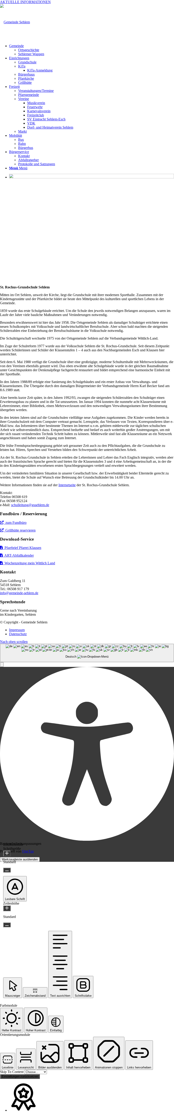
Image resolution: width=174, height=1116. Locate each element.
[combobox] (87, 653)
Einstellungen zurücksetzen (20, 1076)
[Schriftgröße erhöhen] (7, 853)
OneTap (28, 851)
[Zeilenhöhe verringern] (7, 924)
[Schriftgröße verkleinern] (7, 870)
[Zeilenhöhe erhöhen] (7, 908)
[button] (2, 664)
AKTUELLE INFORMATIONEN (25, 2)
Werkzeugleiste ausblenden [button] (20, 859)
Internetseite (67, 485)
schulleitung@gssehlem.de (30, 505)
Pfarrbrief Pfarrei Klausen (22, 548)
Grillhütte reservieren (20, 530)
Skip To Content (12, 1072)
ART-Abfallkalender (18, 555)
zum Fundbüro (15, 522)
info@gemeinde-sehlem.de (19, 593)
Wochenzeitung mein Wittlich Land (29, 563)
